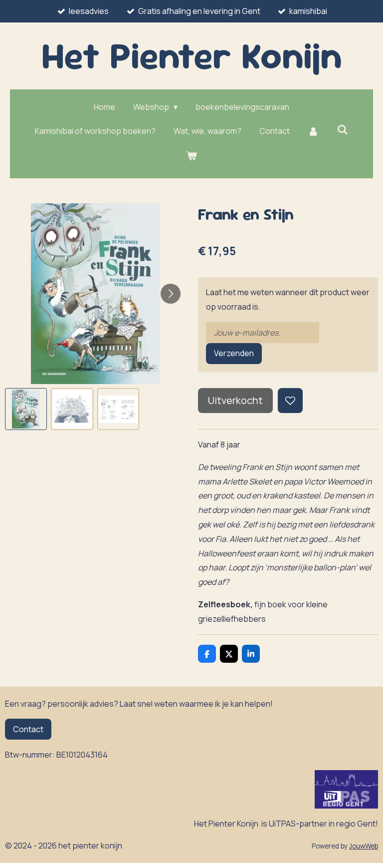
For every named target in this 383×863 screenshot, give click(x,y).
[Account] (313, 131)
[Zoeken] (343, 129)
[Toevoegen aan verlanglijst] (290, 400)
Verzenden (234, 353)
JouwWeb (363, 846)
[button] (26, 409)
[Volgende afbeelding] (171, 294)
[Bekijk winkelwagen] (191, 155)
